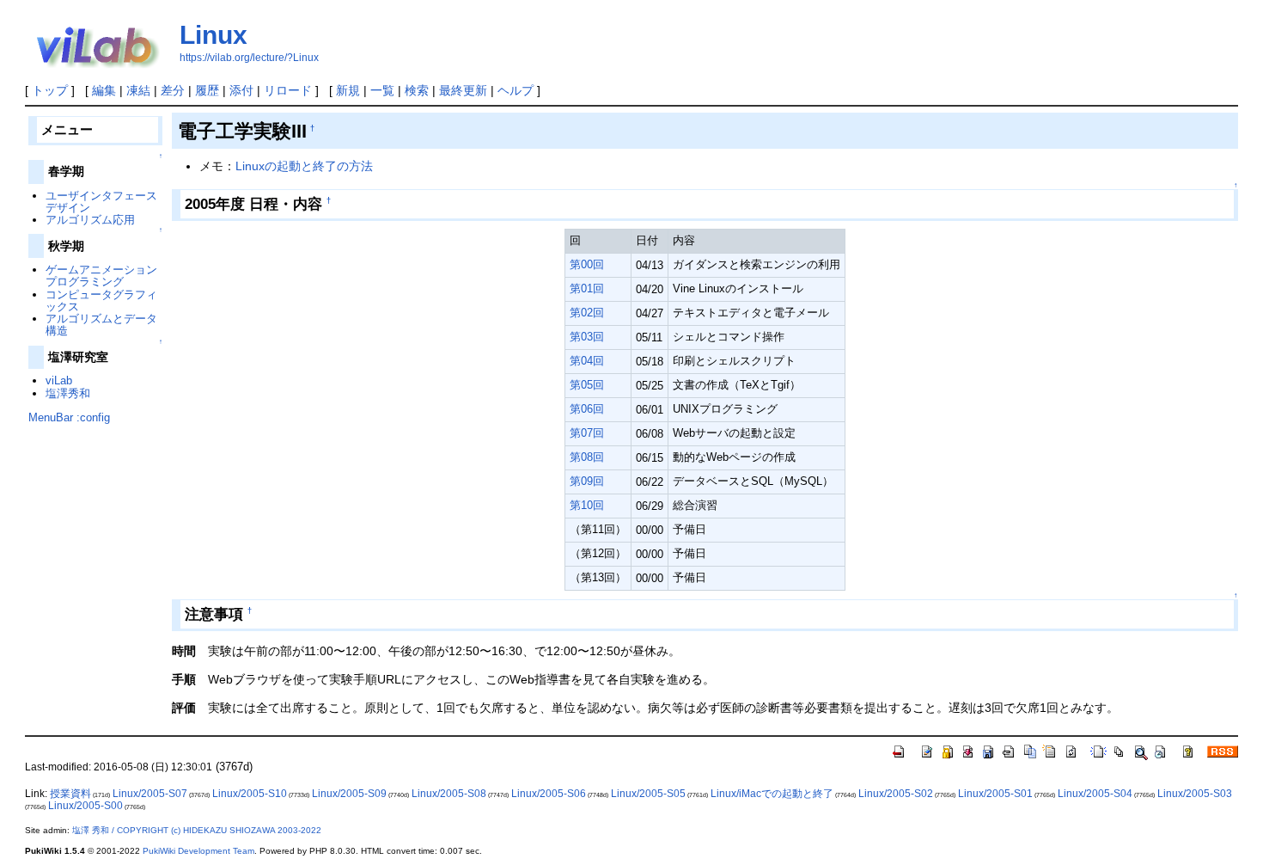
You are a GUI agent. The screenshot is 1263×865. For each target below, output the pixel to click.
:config (93, 417)
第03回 (587, 336)
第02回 (587, 312)
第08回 (587, 457)
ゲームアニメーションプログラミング (101, 275)
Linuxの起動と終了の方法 (304, 166)
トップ (50, 90)
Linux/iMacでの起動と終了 (772, 793)
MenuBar (50, 417)
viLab (59, 380)
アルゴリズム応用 (90, 219)
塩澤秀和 (68, 393)
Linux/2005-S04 (1095, 793)
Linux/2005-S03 (1194, 793)
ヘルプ (515, 90)
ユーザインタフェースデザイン (101, 201)
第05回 (587, 384)
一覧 (382, 90)
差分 (173, 90)
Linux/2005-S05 (648, 793)
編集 (104, 90)
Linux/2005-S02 (895, 793)
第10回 (587, 505)
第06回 (587, 408)
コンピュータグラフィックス (101, 300)
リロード (288, 90)
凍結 (138, 90)
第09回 (587, 481)
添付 (241, 90)
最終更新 (463, 90)
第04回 (587, 360)
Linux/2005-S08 (449, 793)
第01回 (587, 288)
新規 (348, 90)
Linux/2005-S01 (995, 793)
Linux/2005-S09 (349, 793)
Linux (213, 35)
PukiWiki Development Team (198, 851)
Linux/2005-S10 (249, 793)
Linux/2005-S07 (150, 793)
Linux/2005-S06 (548, 793)
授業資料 (70, 793)
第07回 (587, 432)
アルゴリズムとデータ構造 (101, 324)
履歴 (207, 90)
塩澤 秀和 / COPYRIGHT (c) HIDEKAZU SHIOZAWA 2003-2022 (196, 830)
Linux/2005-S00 (85, 806)
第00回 (587, 264)
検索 (417, 90)
